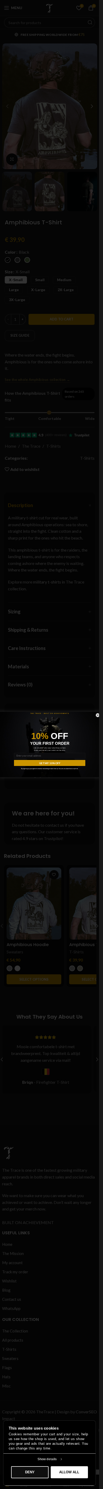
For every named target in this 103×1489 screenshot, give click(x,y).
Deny (30, 1472)
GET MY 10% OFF (49, 763)
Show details (47, 1459)
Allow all (69, 1472)
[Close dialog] (98, 715)
